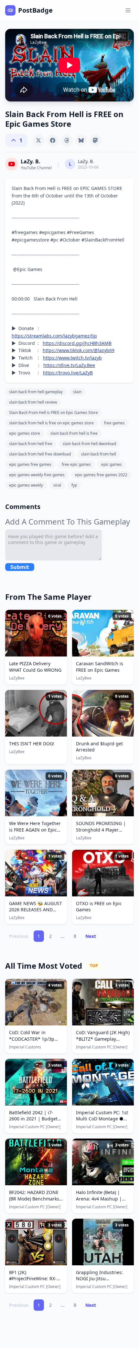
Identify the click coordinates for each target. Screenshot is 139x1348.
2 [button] (50, 936)
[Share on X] (38, 140)
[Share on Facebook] (53, 140)
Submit (19, 567)
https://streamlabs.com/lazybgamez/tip (54, 336)
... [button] (63, 936)
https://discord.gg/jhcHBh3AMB (77, 343)
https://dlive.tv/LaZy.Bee (69, 365)
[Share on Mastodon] (95, 140)
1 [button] (38, 936)
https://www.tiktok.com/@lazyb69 (78, 350)
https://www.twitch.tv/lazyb (72, 358)
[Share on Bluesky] (81, 140)
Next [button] (90, 936)
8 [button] (75, 936)
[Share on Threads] (67, 140)
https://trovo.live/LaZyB (68, 373)
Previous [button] (18, 936)
